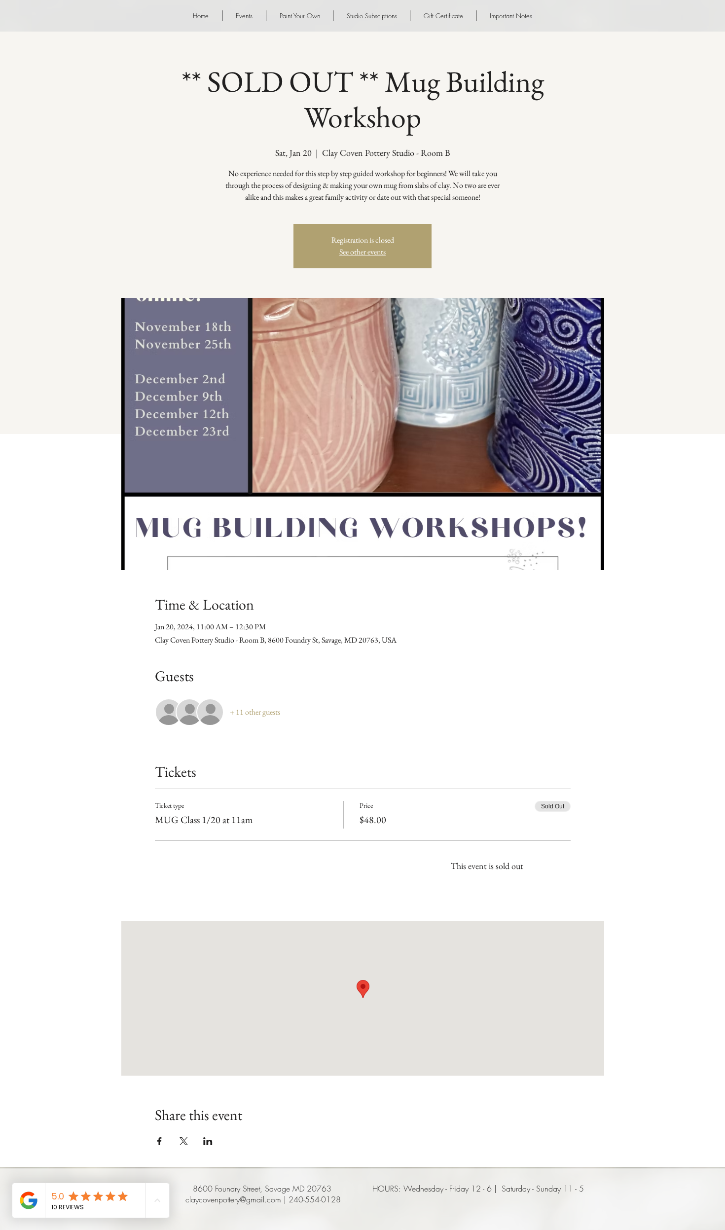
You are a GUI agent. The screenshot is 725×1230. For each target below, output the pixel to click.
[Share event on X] (183, 1141)
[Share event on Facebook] (159, 1141)
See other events (362, 252)
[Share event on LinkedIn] (208, 1141)
